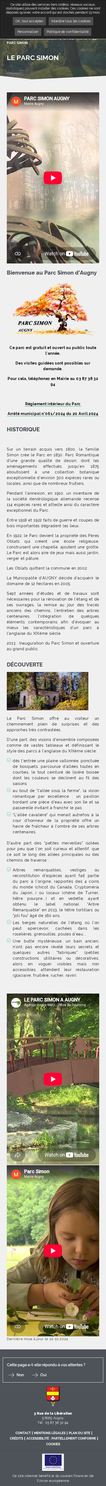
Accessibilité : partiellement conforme (61, 1438)
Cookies (53, 1444)
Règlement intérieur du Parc (53, 404)
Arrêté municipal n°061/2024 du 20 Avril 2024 (53, 413)
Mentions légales (50, 1433)
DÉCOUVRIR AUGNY (41, 38)
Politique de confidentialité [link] (68, 32)
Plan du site (79, 1433)
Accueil (13, 38)
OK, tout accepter (29, 21)
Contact (23, 1433)
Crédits (16, 1438)
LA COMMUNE (75, 38)
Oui (43, 1375)
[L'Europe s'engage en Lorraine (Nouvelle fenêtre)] (53, 1462)
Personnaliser (28, 32)
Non (20, 1375)
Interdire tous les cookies (71, 21)
